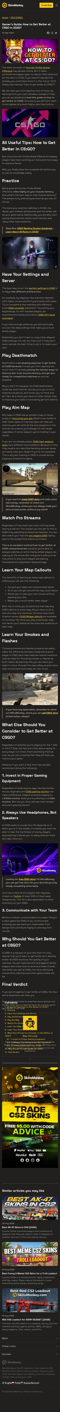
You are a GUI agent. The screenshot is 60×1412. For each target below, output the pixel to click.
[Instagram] (52, 33)
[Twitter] (56, 33)
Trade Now (46, 5)
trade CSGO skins (30, 499)
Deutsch (35, 1383)
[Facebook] (48, 33)
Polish (18, 1383)
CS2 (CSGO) (17, 17)
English (8, 1383)
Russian (27, 1383)
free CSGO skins (27, 879)
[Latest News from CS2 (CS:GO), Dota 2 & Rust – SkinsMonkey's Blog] (12, 5)
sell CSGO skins (50, 712)
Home (5, 17)
